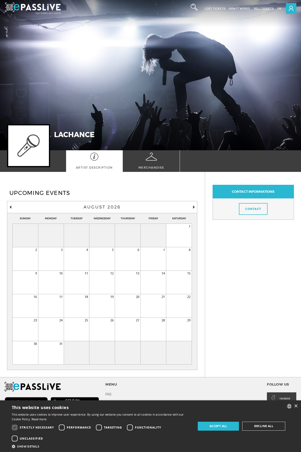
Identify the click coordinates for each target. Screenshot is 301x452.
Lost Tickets (215, 8)
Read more (39, 419)
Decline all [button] (263, 426)
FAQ (108, 394)
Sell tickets (263, 8)
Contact (253, 209)
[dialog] (150, 426)
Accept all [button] (218, 426)
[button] (101, 446)
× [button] (295, 406)
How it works (239, 8)
